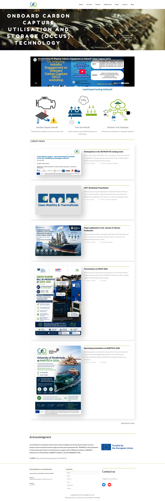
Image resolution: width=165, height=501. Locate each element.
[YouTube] (109, 484)
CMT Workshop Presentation (96, 188)
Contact (69, 488)
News (68, 482)
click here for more (128, 423)
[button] (82, 48)
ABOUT (78, 36)
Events (103, 163)
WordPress (74, 497)
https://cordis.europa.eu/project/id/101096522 (51, 458)
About (68, 476)
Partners (69, 479)
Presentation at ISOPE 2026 (96, 269)
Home (68, 472)
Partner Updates (112, 163)
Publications (70, 485)
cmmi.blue (32, 485)
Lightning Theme (82, 497)
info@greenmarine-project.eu (109, 479)
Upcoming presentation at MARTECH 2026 (102, 348)
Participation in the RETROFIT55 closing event (103, 152)
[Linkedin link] (104, 484)
